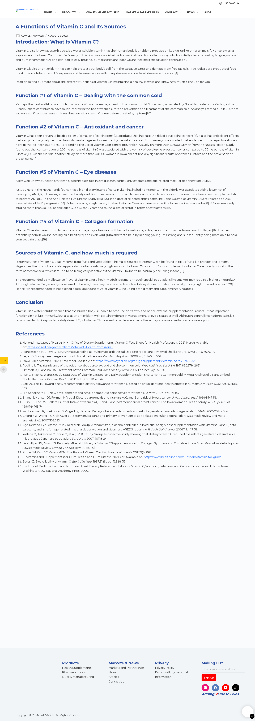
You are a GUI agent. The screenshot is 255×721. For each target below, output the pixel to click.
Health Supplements (76, 668)
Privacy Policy (164, 668)
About (48, 12)
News (191, 12)
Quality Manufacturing (103, 12)
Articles (114, 677)
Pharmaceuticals (74, 672)
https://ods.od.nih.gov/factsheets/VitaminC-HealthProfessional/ (70, 347)
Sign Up (209, 677)
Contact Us (116, 681)
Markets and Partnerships (126, 668)
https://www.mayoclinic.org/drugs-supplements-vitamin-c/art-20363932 (145, 361)
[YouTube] (225, 688)
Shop (207, 12)
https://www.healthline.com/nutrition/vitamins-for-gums (182, 457)
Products (69, 12)
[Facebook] (215, 688)
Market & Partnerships (142, 12)
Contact (171, 12)
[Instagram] (205, 688)
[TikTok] (236, 688)
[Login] (220, 3)
